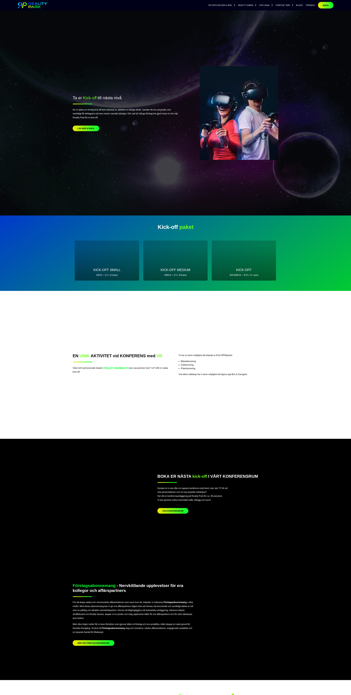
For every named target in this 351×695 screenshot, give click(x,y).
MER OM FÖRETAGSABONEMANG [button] (93, 643)
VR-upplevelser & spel (220, 5)
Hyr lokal (264, 5)
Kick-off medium (175, 270)
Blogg (299, 5)
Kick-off (244, 270)
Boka (326, 5)
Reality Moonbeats (116, 368)
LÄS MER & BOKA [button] (86, 128)
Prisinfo (310, 5)
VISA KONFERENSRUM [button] (172, 511)
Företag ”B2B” (283, 5)
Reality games (245, 5)
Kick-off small (107, 270)
